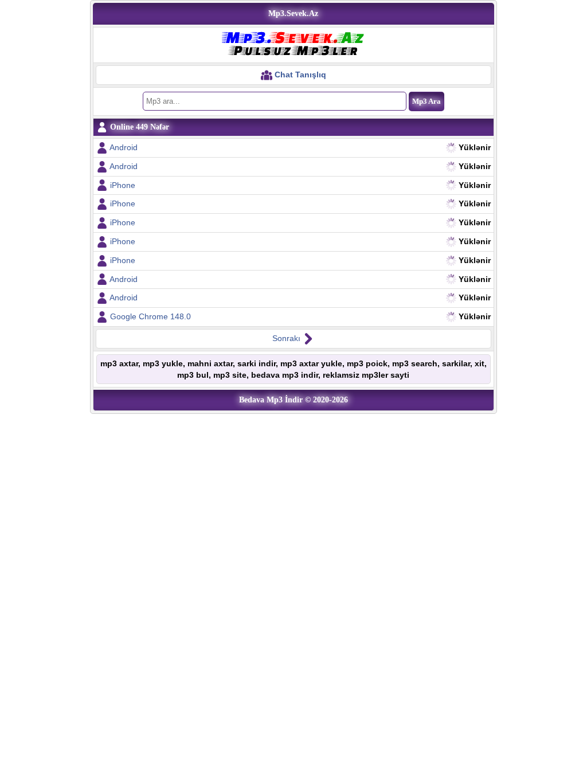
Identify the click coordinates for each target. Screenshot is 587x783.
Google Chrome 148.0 (150, 316)
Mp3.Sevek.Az (293, 13)
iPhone (122, 185)
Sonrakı (287, 338)
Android (123, 147)
